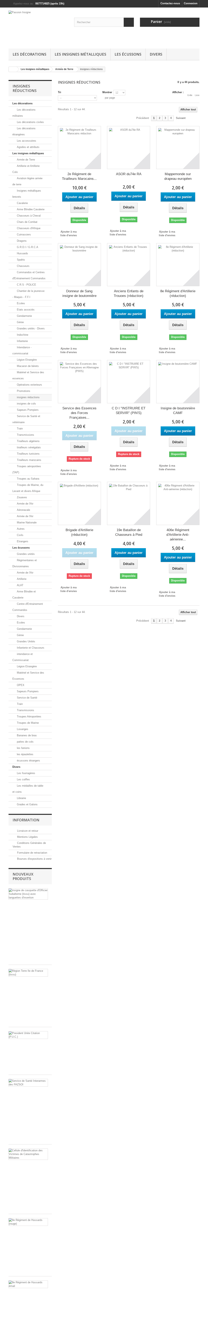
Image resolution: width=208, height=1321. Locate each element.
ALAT (19, 585)
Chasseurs (22, 265)
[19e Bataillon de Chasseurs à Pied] (128, 503)
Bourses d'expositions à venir (34, 858)
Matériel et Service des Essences (28, 675)
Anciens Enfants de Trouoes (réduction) (128, 293)
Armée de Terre (25, 159)
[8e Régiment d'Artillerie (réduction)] (177, 264)
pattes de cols (25, 741)
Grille (189, 95)
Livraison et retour (27, 830)
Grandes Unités (25, 641)
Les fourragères (25, 773)
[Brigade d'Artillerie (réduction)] (79, 503)
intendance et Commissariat (22, 657)
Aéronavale (23, 509)
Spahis (20, 259)
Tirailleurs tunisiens (28, 453)
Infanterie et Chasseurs (30, 647)
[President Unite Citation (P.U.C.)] (28, 1035)
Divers (156, 54)
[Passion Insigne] (38, 27)
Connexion (190, 3)
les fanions (23, 747)
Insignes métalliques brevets (26, 193)
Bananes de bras (26, 735)
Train (19, 428)
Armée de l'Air (24, 503)
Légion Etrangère (26, 359)
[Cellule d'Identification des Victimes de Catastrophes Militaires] (28, 1154)
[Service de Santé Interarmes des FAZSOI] (28, 1083)
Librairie (21, 798)
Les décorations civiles (30, 122)
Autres (20, 528)
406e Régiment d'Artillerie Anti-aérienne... (177, 534)
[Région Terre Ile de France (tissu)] (28, 973)
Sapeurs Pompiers (27, 409)
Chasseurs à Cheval (28, 215)
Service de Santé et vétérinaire (26, 419)
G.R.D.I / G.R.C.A (27, 247)
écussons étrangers (28, 760)
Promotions (23, 391)
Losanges (22, 729)
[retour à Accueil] (13, 69)
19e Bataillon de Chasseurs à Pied (128, 532)
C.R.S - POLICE (26, 284)
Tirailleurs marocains (28, 460)
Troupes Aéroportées (28, 716)
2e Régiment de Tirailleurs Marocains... (79, 176)
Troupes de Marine (27, 722)
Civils (19, 535)
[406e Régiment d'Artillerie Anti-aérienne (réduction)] (177, 503)
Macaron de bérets (27, 366)
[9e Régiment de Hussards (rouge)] (28, 1222)
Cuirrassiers (23, 234)
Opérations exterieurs (29, 384)
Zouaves (21, 497)
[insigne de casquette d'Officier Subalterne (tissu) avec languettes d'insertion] (28, 894)
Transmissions (25, 434)
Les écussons (128, 54)
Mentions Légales (27, 836)
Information (26, 819)
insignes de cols (26, 403)
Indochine (22, 334)
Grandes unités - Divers (30, 328)
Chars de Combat (26, 221)
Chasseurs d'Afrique (28, 228)
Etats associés (25, 309)
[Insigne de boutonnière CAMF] (177, 381)
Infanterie (22, 341)
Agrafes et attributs (27, 147)
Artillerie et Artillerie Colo (26, 169)
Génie (20, 322)
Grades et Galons (27, 804)
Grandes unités (25, 553)
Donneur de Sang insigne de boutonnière (79, 293)
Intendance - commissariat (21, 350)
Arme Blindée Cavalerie (30, 209)
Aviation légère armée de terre (27, 181)
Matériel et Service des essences (28, 375)
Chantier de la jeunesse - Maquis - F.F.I (28, 294)
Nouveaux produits (23, 876)
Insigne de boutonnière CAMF (178, 410)
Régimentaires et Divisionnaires (24, 563)
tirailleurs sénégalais (28, 447)
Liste (197, 95)
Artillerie (21, 578)
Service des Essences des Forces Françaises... (79, 412)
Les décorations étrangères (24, 131)
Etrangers (22, 541)
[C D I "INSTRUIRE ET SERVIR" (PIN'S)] (128, 381)
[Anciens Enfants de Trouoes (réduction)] (128, 264)
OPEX (20, 685)
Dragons (21, 240)
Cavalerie (22, 203)
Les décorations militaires (24, 112)
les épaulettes (24, 754)
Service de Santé (26, 697)
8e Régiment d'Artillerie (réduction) (177, 293)
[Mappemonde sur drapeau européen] (177, 147)
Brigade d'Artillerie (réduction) (79, 532)
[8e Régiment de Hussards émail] (28, 1284)
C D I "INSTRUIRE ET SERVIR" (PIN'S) (128, 410)
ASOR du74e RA (128, 174)
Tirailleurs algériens (28, 441)
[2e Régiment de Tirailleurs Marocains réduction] (79, 147)
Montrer (107, 92)
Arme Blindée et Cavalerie (24, 594)
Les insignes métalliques (80, 54)
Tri (59, 92)
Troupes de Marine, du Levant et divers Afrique (27, 488)
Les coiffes (23, 779)
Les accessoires (26, 140)
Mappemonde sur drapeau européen (178, 176)
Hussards (22, 253)
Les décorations (29, 54)
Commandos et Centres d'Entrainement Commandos (29, 275)
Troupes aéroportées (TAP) (26, 469)
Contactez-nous (170, 3)
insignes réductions (28, 397)
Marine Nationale (26, 522)
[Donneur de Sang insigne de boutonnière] (79, 264)
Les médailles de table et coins (27, 788)
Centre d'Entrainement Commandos (27, 606)
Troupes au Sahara (27, 478)
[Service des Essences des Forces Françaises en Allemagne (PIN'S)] (79, 381)
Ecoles (20, 303)
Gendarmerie (24, 315)
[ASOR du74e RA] (128, 147)
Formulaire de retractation (31, 852)
